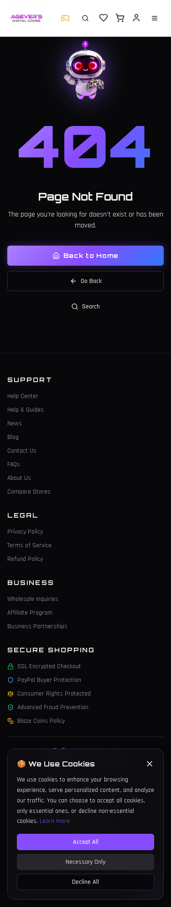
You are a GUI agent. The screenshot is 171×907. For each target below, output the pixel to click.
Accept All (85, 842)
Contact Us (21, 451)
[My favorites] (103, 18)
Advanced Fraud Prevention (52, 707)
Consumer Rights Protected (54, 694)
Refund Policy (25, 559)
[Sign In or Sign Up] (136, 17)
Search (91, 306)
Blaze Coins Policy (41, 721)
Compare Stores (29, 492)
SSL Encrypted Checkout (49, 666)
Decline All (85, 882)
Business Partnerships (37, 626)
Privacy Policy (25, 532)
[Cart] (120, 17)
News (14, 423)
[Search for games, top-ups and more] (85, 18)
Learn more (55, 821)
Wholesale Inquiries (32, 599)
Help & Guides (25, 410)
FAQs (13, 464)
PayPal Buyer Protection (49, 680)
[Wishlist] (103, 17)
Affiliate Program (29, 613)
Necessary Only (85, 862)
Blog (13, 437)
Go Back (91, 281)
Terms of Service (29, 545)
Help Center (22, 396)
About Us (19, 478)
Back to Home (91, 255)
